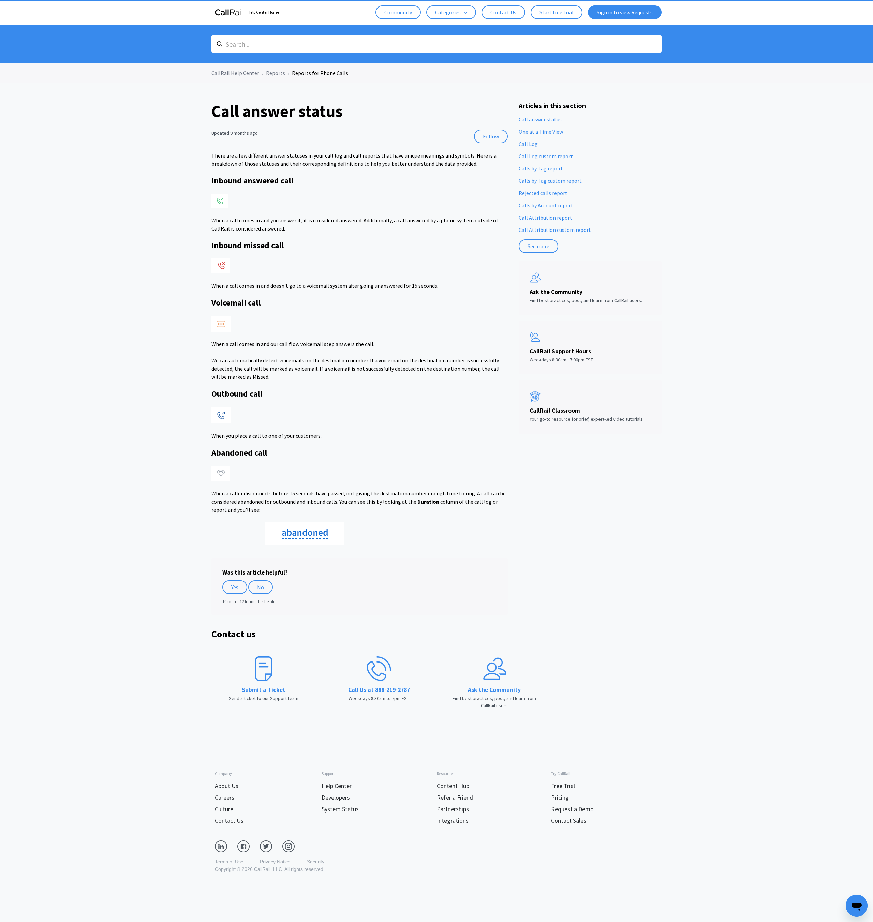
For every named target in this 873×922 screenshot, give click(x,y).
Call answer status (540, 119)
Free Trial (563, 786)
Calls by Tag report (541, 168)
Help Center (337, 786)
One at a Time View (541, 131)
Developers (336, 797)
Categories (448, 12)
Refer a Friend (455, 797)
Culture (224, 809)
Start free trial (556, 12)
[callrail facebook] (248, 846)
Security (315, 861)
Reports (275, 73)
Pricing (560, 797)
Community (398, 12)
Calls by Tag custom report (550, 180)
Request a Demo (572, 809)
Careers (224, 797)
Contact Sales (568, 820)
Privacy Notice (275, 861)
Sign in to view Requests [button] (625, 12)
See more (538, 246)
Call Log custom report (546, 156)
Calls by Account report (546, 205)
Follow (491, 136)
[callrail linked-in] (226, 846)
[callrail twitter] (271, 846)
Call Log (528, 143)
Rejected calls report (543, 193)
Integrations (453, 820)
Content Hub (453, 786)
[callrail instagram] (293, 846)
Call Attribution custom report (555, 229)
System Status (340, 809)
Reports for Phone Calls (320, 73)
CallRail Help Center (235, 73)
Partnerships (453, 809)
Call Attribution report (545, 217)
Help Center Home (263, 12)
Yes (234, 587)
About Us (226, 786)
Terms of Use (229, 861)
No (260, 587)
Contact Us (503, 12)
